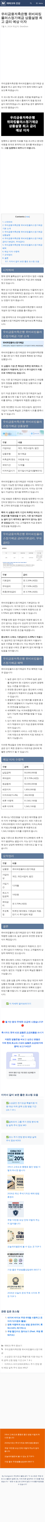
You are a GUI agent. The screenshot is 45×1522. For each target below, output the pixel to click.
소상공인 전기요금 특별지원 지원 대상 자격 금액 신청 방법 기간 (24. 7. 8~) (21, 1106)
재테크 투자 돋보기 (13, 1345)
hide (27, 217)
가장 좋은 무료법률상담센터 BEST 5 (24, 1269)
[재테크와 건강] (4, 3)
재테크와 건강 (13, 3)
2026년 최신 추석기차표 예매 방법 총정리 (21, 1443)
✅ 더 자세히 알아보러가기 (18, 1003)
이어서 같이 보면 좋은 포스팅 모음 (22, 261)
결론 (5, 258)
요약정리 (7, 254)
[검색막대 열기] (31, 3)
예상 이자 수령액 (10, 251)
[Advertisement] (22, 55)
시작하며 (7, 222)
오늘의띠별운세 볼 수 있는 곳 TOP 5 (24, 1246)
